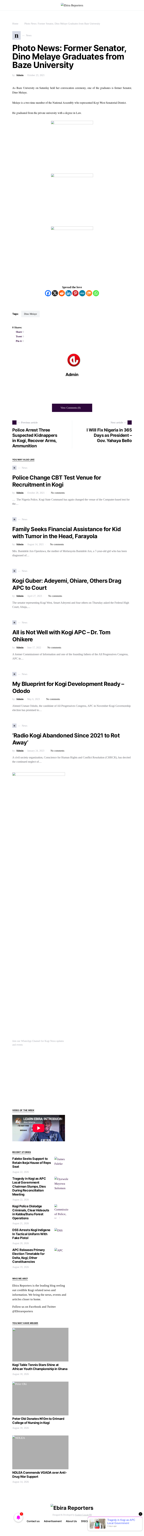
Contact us (33, 1521)
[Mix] (89, 293)
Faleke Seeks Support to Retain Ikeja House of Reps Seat (31, 1162)
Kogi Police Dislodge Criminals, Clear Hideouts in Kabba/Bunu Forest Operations (30, 1212)
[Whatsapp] (96, 293)
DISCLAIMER (88, 1521)
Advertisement (53, 1521)
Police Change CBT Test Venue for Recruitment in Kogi (56, 481)
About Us (71, 1521)
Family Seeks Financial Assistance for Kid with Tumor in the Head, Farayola (66, 533)
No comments (58, 493)
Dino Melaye (30, 314)
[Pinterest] (75, 293)
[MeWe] (82, 293)
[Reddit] (62, 293)
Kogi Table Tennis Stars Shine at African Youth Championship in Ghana (39, 1367)
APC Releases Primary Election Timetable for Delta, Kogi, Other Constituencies (28, 1256)
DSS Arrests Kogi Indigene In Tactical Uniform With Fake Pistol (31, 1234)
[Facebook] (48, 293)
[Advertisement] (40, 1077)
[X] (55, 293)
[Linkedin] (69, 293)
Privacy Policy (108, 1521)
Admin (20, 75)
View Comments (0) (71, 407)
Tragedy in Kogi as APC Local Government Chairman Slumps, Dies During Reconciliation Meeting (29, 1186)
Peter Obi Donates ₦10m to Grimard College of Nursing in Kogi (38, 1421)
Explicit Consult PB (83, 1515)
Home (15, 23)
